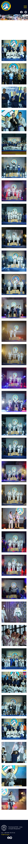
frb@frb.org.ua (5, 834)
